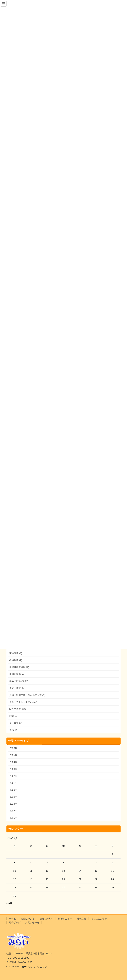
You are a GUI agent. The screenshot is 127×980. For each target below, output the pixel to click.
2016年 (13, 818)
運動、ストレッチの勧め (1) (23, 702)
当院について (28, 918)
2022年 (13, 776)
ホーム (12, 918)
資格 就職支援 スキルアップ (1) (27, 695)
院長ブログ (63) (17, 709)
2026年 (13, 748)
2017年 (13, 811)
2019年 (13, 796)
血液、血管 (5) (16, 688)
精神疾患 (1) (15, 653)
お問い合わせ (32, 922)
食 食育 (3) (15, 723)
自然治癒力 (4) (16, 674)
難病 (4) (13, 716)
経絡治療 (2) (15, 660)
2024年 (13, 762)
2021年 (13, 783)
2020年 (13, 790)
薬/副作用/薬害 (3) (18, 681)
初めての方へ (46, 918)
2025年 (13, 755)
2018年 (13, 803)
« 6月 (9, 903)
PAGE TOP (121, 948)
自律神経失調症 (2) (19, 667)
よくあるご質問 (99, 918)
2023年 (13, 769)
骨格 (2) (13, 730)
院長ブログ (15, 922)
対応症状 (81, 918)
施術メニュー (65, 918)
